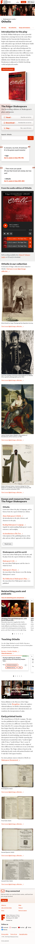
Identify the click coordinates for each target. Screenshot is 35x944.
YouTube (22, 927)
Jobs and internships (6, 907)
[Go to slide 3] (16, 634)
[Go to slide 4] (18, 634)
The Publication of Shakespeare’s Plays (15, 579)
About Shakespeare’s (12, 516)
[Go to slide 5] (20, 634)
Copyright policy (23, 934)
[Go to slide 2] (14, 634)
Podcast (21, 907)
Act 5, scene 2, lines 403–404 (14, 181)
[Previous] (28, 601)
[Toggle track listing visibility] (30, 233)
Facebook (5, 927)
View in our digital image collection (11, 326)
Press (2, 910)
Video (20, 667)
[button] (30, 239)
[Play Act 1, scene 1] (5, 225)
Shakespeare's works (9, 19)
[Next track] (7, 233)
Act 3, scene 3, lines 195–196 (14, 158)
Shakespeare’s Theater (10, 570)
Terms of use (13, 934)
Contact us (9, 920)
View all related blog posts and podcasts (12, 597)
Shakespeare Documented (9, 760)
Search (6, 134)
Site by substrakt (5, 940)
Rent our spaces (23, 910)
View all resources (6, 653)
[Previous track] (4, 233)
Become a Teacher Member (9, 651)
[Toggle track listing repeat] (11, 233)
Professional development (12, 664)
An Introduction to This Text (12, 534)
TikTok (29, 927)
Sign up (4, 900)
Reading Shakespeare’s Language (13, 525)
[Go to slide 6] (22, 634)
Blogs (20, 905)
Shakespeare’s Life (9, 561)
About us (3, 905)
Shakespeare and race (11, 667)
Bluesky (5, 929)
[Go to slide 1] (12, 634)
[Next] (32, 601)
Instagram (14, 927)
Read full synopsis (8, 69)
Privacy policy (4, 934)
